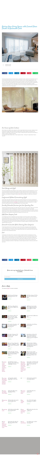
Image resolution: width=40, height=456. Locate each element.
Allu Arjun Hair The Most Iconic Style (32, 316)
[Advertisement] (20, 14)
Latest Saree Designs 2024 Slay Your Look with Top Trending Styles (32, 296)
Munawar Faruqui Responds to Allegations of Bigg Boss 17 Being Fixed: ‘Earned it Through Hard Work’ (13, 345)
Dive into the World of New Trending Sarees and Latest (31, 401)
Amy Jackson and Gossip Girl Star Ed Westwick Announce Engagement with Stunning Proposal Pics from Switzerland (32, 336)
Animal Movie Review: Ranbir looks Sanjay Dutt (32, 422)
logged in (8, 288)
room (19, 194)
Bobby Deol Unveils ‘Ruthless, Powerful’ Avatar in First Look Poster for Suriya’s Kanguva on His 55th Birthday (32, 345)
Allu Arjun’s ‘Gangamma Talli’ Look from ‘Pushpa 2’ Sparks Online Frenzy (13, 335)
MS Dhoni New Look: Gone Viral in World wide (32, 410)
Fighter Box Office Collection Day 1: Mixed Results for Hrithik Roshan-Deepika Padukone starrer (13, 353)
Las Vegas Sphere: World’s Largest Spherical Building (12, 378)
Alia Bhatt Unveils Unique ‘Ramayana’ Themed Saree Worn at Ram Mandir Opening (13, 363)
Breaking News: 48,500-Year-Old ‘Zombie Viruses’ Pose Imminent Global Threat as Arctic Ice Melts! (32, 363)
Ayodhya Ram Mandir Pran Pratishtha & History (12, 391)
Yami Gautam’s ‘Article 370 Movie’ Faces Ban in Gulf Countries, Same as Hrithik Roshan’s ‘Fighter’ (13, 317)
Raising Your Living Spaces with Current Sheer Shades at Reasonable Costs (13, 325)
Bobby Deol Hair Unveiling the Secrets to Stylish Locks (13, 401)
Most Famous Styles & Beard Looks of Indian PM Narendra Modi (13, 307)
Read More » (10, 321)
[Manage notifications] (37, 454)
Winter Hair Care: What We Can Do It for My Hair (32, 378)
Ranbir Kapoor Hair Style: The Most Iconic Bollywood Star (13, 422)
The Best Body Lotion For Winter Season (31, 391)
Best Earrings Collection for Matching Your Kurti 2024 (12, 296)
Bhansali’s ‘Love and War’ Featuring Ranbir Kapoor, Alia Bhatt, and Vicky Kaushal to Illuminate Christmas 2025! (32, 353)
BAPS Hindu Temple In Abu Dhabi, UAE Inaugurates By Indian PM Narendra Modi (32, 307)
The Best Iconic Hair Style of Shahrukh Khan (32, 325)
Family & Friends (8, 65)
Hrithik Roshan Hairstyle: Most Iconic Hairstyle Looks (13, 410)
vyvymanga (15, 202)
